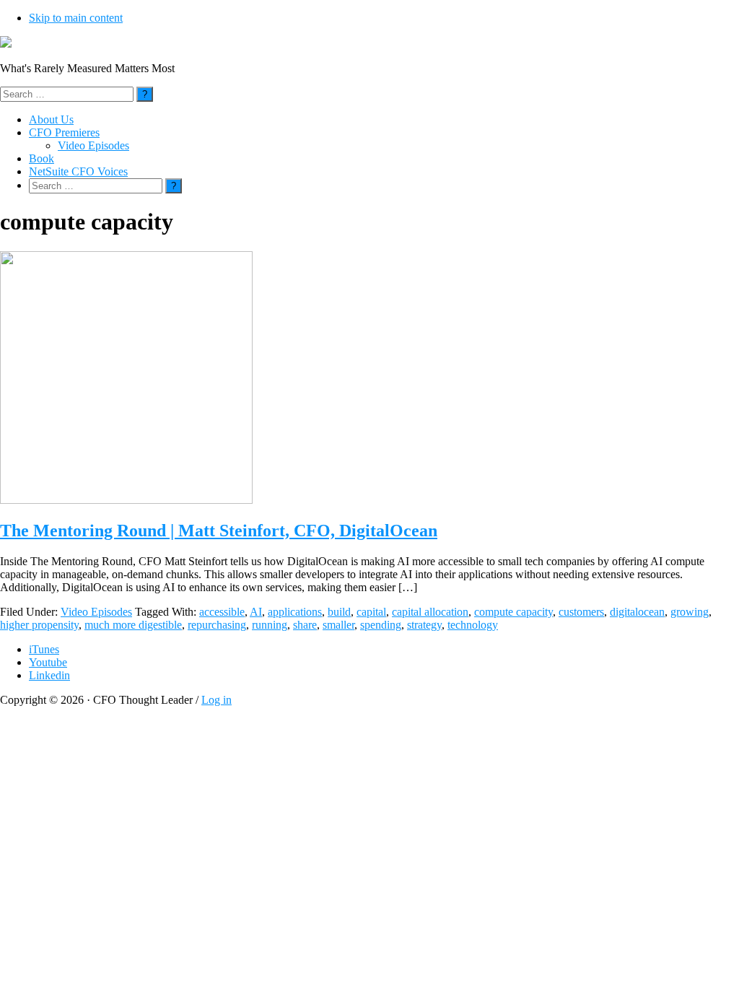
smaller (338, 625)
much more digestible (133, 625)
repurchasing (217, 625)
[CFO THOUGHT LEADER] (6, 44)
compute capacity (513, 612)
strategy (424, 625)
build (339, 612)
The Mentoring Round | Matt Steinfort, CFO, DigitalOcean (218, 530)
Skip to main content (76, 18)
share (305, 625)
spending (380, 625)
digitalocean (637, 612)
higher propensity (39, 625)
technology (472, 625)
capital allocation (430, 612)
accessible (222, 612)
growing (689, 612)
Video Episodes (96, 612)
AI (256, 612)
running (269, 625)
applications (295, 612)
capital (371, 612)
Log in (216, 700)
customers (581, 612)
